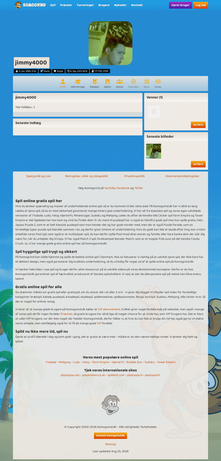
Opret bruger (180, 5)
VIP (99, 323)
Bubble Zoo (134, 362)
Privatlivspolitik (134, 176)
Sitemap (110, 444)
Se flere (198, 125)
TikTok (138, 188)
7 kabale (51, 362)
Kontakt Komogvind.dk (110, 435)
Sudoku (150, 362)
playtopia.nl (134, 375)
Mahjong (64, 362)
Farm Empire (100, 362)
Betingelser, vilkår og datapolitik (86, 176)
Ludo (76, 362)
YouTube (110, 188)
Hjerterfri (118, 362)
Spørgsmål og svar (38, 176)
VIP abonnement (109, 309)
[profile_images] (153, 151)
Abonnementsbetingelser (182, 176)
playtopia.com (70, 375)
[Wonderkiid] (154, 111)
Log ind (201, 5)
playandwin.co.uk (93, 375)
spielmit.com (116, 375)
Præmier (66, 314)
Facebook (123, 188)
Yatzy (86, 362)
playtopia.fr (152, 375)
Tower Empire (166, 362)
